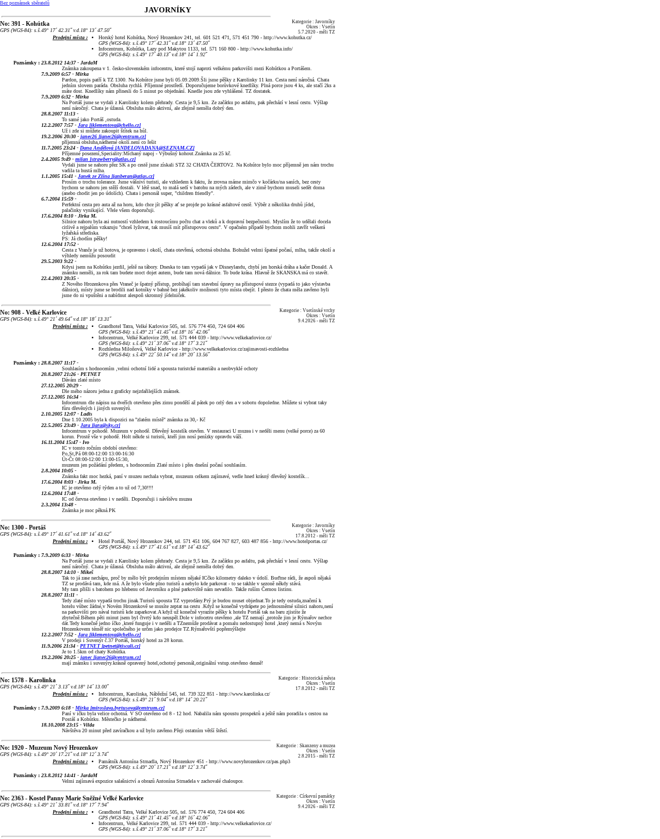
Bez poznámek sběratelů (25, 3)
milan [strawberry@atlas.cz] (105, 159)
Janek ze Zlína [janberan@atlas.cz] (116, 176)
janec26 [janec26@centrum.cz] (113, 136)
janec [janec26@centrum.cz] (110, 657)
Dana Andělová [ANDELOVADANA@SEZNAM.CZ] (137, 148)
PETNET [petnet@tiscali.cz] (110, 646)
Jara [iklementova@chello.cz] (109, 125)
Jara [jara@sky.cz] (100, 425)
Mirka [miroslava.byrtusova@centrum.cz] (119, 708)
